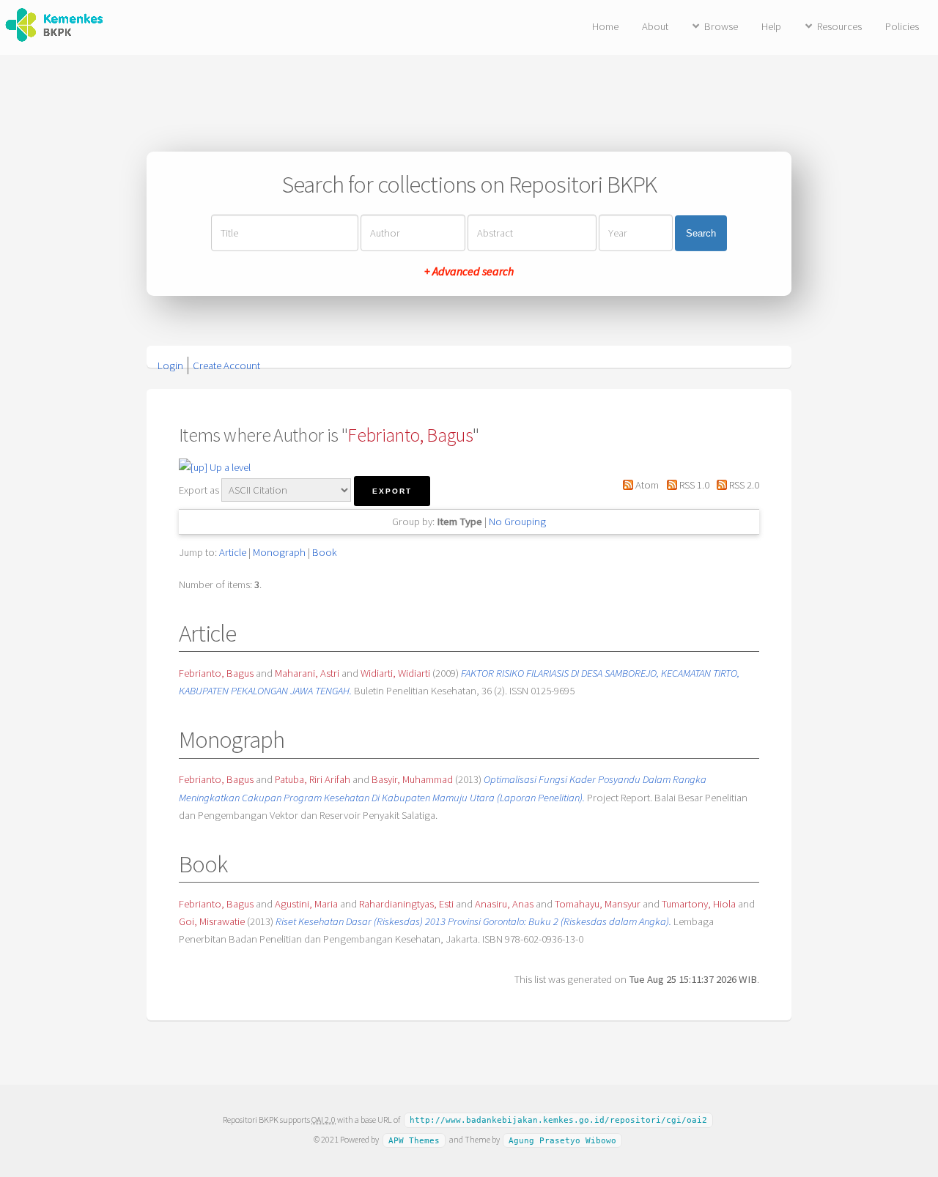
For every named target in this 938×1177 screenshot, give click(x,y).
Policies (902, 26)
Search (701, 233)
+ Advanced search (469, 271)
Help (771, 26)
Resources (839, 26)
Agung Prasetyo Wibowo (562, 1140)
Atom (646, 484)
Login (170, 365)
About (655, 26)
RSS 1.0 (693, 484)
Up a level (229, 467)
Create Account (226, 365)
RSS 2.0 (743, 484)
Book (324, 552)
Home (605, 26)
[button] (392, 491)
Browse (721, 26)
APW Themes (414, 1140)
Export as (199, 490)
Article (232, 552)
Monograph (279, 552)
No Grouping (517, 521)
